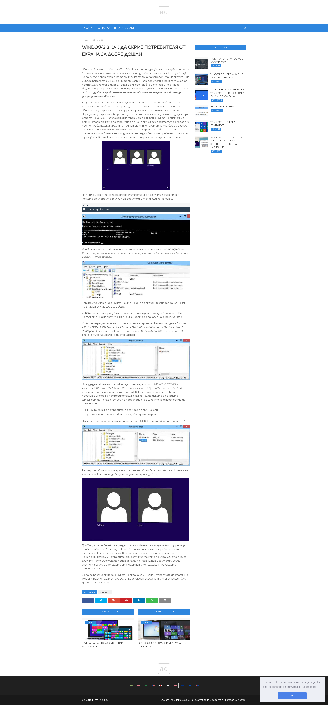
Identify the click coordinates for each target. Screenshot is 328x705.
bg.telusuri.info (90, 700)
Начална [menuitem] (87, 28)
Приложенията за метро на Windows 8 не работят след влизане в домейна (227, 92)
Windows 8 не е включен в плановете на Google (226, 76)
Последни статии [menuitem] (124, 28)
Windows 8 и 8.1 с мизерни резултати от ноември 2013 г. (162, 645)
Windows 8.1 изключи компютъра (223, 124)
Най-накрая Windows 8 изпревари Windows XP (103, 645)
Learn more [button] (309, 686)
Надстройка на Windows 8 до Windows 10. (226, 61)
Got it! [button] (292, 695)
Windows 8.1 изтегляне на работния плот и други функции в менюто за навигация (226, 142)
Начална (86, 40)
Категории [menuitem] (103, 28)
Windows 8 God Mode (223, 106)
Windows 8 (97, 40)
